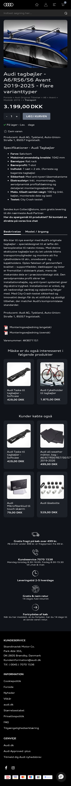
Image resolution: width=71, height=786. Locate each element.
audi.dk (8, 704)
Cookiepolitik (12, 681)
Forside (8, 97)
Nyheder (9, 692)
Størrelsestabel (14, 710)
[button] (61, 777)
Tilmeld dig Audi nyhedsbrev (22, 756)
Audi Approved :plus (17, 751)
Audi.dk (9, 745)
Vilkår (7, 698)
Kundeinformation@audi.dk (22, 659)
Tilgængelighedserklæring (21, 727)
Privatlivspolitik (14, 716)
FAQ (6, 722)
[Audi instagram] (13, 767)
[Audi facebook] (6, 767)
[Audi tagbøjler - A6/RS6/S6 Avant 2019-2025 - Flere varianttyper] (36, 44)
